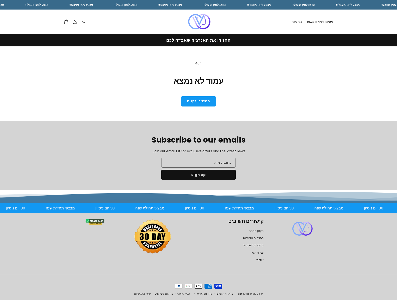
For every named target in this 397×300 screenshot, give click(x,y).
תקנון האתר (256, 231)
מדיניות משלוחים (164, 293)
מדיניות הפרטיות (253, 245)
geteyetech (245, 293)
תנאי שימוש (183, 293)
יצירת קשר (257, 252)
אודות (260, 260)
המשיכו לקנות (198, 101)
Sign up (198, 174)
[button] (84, 21)
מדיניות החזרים (224, 293)
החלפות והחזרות (253, 238)
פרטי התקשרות (142, 293)
